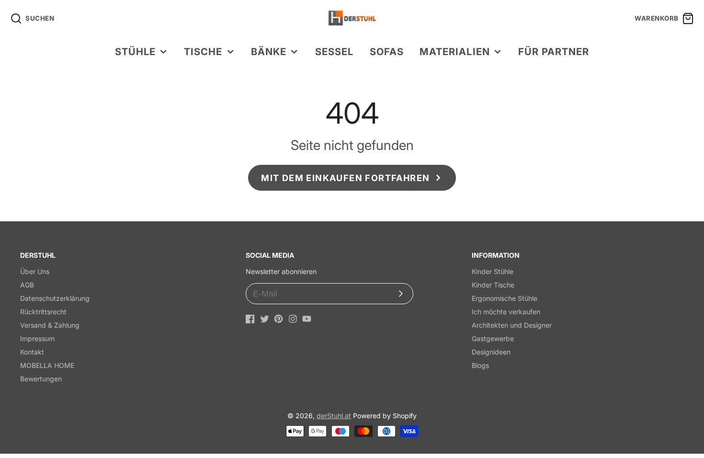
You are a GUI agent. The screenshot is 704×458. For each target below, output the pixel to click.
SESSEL (334, 51)
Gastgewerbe (493, 338)
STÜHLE (135, 51)
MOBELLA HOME (47, 365)
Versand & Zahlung (49, 325)
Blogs (480, 365)
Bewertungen (41, 379)
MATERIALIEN (454, 51)
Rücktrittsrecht (43, 312)
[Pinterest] (278, 318)
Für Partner (553, 51)
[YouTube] (306, 318)
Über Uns (34, 271)
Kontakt (32, 352)
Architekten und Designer (512, 325)
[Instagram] (292, 318)
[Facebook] (250, 318)
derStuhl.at (334, 416)
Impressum (37, 338)
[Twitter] (264, 318)
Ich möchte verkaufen (506, 312)
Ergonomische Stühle (504, 298)
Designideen (491, 352)
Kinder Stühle (492, 271)
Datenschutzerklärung (55, 298)
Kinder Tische (493, 285)
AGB (27, 285)
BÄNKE (268, 51)
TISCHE (203, 51)
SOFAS (387, 51)
